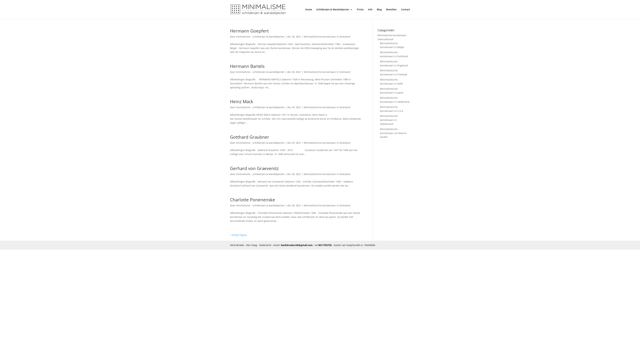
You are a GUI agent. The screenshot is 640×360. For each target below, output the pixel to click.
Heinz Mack (241, 101)
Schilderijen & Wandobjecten (332, 9)
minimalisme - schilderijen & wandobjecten (260, 36)
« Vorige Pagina (238, 234)
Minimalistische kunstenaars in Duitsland (327, 36)
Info (370, 9)
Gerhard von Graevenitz (254, 168)
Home (308, 9)
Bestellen (391, 9)
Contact (405, 9)
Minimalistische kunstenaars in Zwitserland (389, 120)
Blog (379, 9)
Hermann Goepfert (249, 31)
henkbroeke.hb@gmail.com (297, 245)
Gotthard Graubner (249, 137)
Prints (360, 9)
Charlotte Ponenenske (252, 200)
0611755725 (325, 245)
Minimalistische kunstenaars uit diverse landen (393, 133)
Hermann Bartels (247, 66)
